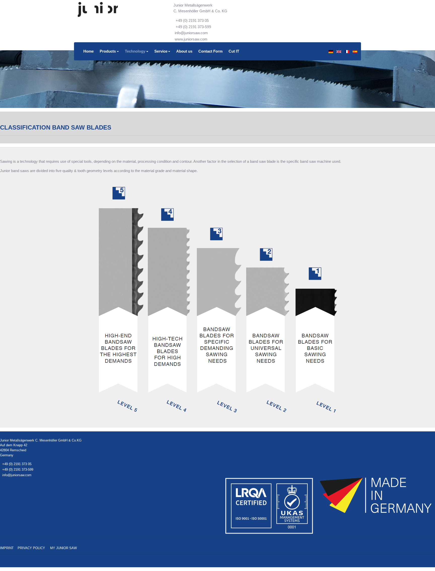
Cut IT (234, 51)
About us (184, 51)
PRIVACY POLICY (31, 548)
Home (88, 51)
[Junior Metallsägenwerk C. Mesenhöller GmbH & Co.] (98, 9)
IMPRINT (7, 548)
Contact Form (210, 51)
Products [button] (108, 51)
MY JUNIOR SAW (63, 548)
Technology (135, 51)
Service (160, 51)
